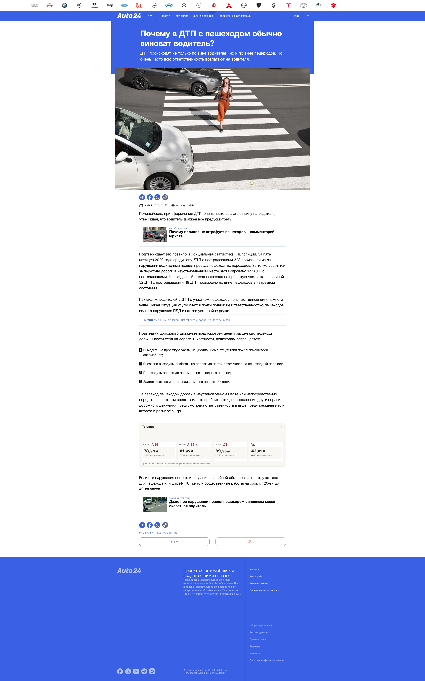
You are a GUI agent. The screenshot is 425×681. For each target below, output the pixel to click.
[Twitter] (128, 671)
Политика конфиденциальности (267, 660)
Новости (165, 15)
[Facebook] (120, 671)
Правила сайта (258, 639)
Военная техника (202, 15)
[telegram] (142, 197)
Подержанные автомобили (234, 15)
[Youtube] (136, 671)
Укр (296, 15)
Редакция (255, 646)
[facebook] (150, 197)
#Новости (146, 532)
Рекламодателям (259, 632)
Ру (307, 15)
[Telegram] (144, 671)
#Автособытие (167, 532)
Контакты (255, 653)
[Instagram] (152, 671)
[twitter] (157, 197)
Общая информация (261, 625)
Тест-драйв (181, 15)
